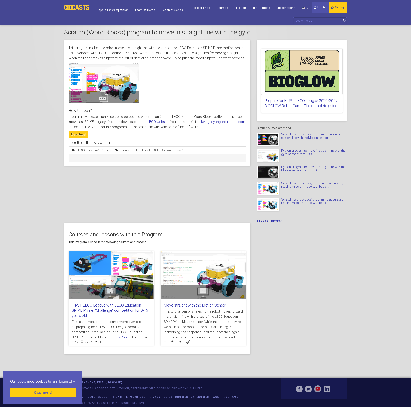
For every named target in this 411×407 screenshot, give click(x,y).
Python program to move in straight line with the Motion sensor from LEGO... (313, 168)
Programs (230, 396)
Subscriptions (286, 7)
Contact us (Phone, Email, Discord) (93, 382)
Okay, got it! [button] (43, 392)
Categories (199, 396)
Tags (215, 396)
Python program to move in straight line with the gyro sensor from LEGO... (313, 152)
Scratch (126, 150)
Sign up (339, 7)
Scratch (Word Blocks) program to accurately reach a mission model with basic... (312, 184)
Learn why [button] (67, 381)
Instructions (261, 7)
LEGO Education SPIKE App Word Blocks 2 (159, 150)
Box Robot (122, 337)
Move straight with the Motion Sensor (195, 305)
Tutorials (241, 7)
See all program (271, 220)
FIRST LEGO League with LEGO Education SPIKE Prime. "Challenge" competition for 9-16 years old (110, 310)
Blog (91, 396)
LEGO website (157, 122)
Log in (321, 7)
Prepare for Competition (112, 10)
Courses (222, 7)
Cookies (181, 396)
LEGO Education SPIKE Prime (94, 150)
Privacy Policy (160, 396)
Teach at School (173, 10)
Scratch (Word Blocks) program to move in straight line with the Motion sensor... (310, 136)
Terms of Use (134, 396)
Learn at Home (145, 10)
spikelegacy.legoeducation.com (221, 122)
